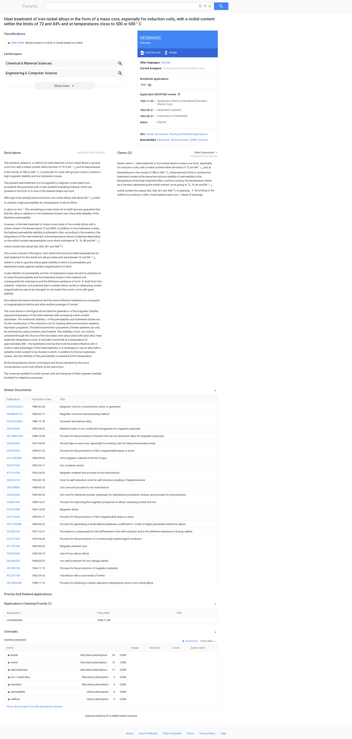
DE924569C (13, 494)
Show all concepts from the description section (35, 706)
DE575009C (13, 428)
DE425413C (13, 480)
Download (191, 641)
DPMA (193, 139)
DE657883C (13, 487)
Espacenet (163, 139)
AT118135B (13, 546)
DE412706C (13, 538)
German (165, 62)
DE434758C (13, 509)
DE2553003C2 (15, 406)
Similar (172, 52)
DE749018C (13, 568)
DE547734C (13, 465)
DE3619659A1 (15, 421)
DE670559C (13, 450)
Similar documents (157, 134)
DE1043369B (14, 582)
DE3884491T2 (15, 413)
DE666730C (13, 502)
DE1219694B (14, 524)
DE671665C (13, 516)
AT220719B (13, 575)
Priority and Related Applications (188, 134)
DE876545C (13, 553)
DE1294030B (14, 458)
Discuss (203, 139)
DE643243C (13, 443)
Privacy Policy (207, 733)
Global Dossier (179, 139)
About (129, 733)
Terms (190, 733)
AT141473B (13, 472)
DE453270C (13, 531)
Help (223, 733)
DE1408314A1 (15, 436)
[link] (44, 43)
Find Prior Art (153, 52)
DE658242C (13, 560)
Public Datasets (172, 733)
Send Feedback (148, 733)
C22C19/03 (17, 42)
